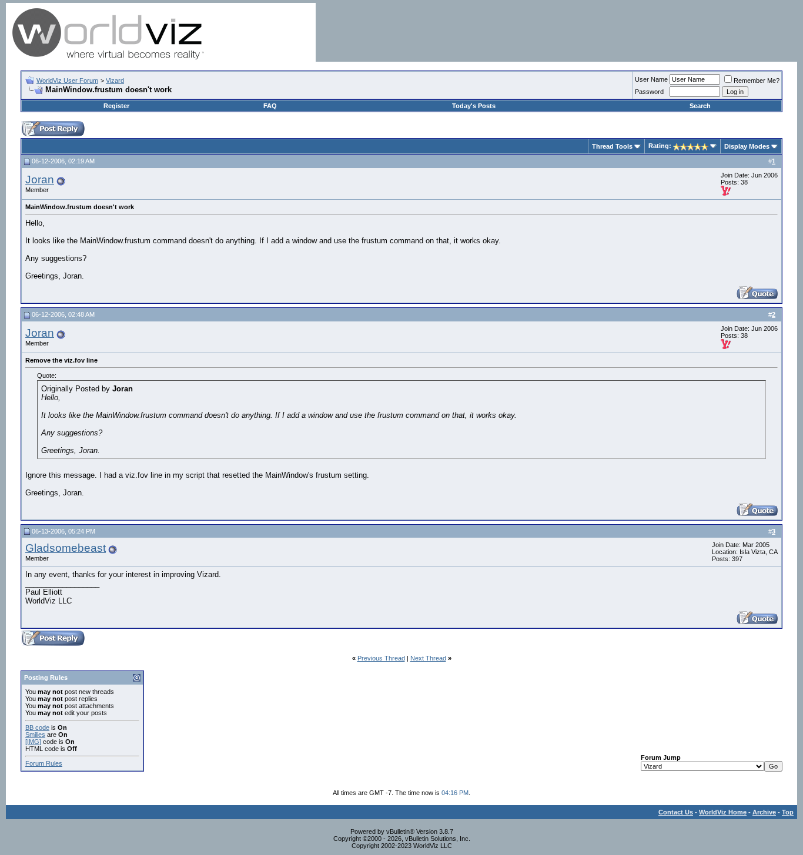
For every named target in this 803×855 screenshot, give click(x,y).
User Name (651, 79)
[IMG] (33, 741)
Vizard (115, 80)
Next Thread (428, 658)
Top (788, 812)
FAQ (270, 105)
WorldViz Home (723, 812)
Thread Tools (612, 146)
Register (116, 105)
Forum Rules (43, 763)
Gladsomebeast (65, 548)
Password (649, 91)
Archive (764, 812)
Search (700, 105)
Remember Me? (756, 80)
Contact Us (675, 812)
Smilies (35, 734)
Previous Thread (381, 658)
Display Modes (746, 146)
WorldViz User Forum (67, 80)
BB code (37, 727)
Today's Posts (474, 105)
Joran (39, 179)
